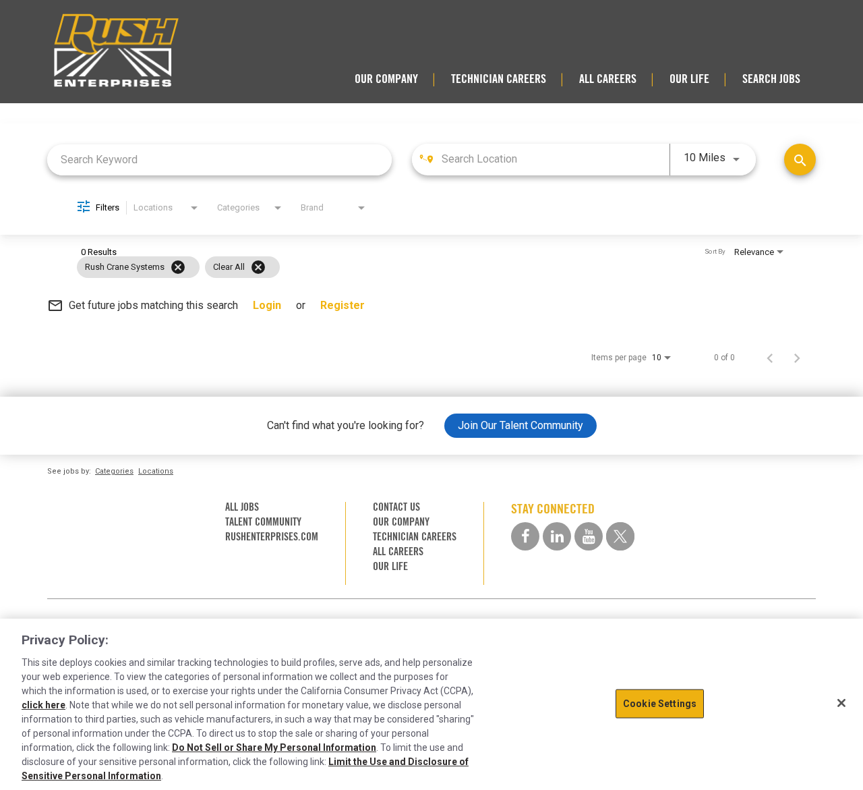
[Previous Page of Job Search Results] (769, 357)
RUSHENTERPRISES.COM (271, 536)
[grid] (405, 267)
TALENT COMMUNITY (263, 521)
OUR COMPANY (386, 79)
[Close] (841, 703)
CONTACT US (396, 507)
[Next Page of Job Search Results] (796, 357)
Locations (155, 471)
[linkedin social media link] (557, 536)
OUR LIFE (689, 79)
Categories (114, 471)
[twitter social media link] (620, 536)
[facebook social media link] (525, 536)
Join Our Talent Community (520, 425)
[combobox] (219, 159)
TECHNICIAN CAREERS (498, 79)
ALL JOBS (242, 507)
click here (43, 705)
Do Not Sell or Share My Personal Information (274, 747)
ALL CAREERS (607, 79)
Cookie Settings (659, 703)
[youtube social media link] (588, 536)
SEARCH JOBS (771, 79)
